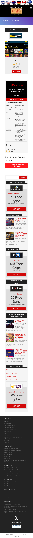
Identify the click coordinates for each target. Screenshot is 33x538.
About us (6, 421)
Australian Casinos (11, 373)
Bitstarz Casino (16, 294)
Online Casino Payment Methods (12, 450)
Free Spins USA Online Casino (11, 467)
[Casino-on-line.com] (16, 14)
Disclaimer (7, 440)
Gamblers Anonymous (10, 429)
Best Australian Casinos (10, 496)
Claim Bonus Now (16, 99)
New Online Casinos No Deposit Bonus (14, 482)
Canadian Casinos (11, 376)
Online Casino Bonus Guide (11, 448)
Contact (6, 435)
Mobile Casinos (8, 452)
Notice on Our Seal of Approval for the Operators (14, 437)
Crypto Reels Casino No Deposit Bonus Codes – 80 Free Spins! (21, 352)
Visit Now (16, 209)
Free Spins (7, 484)
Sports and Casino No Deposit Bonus (13, 471)
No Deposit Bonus (8, 454)
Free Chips (7, 456)
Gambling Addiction (9, 427)
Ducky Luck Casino (16, 392)
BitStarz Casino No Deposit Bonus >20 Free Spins (20, 335)
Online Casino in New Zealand (14, 380)
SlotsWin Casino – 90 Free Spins (20, 219)
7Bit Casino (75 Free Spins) (19, 320)
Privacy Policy (7, 423)
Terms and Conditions (10, 425)
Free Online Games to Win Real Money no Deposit (14, 461)
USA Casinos (9, 370)
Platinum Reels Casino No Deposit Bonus (14, 469)
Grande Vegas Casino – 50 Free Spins (13, 473)
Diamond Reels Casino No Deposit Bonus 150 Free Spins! (21, 235)
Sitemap (6, 442)
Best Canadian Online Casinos (12, 494)
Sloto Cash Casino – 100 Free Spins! (13, 475)
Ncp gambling (7, 431)
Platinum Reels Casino (16, 193)
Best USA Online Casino (10, 492)
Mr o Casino (16, 260)
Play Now (16, 71)
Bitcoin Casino (7, 458)
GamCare (6, 433)
